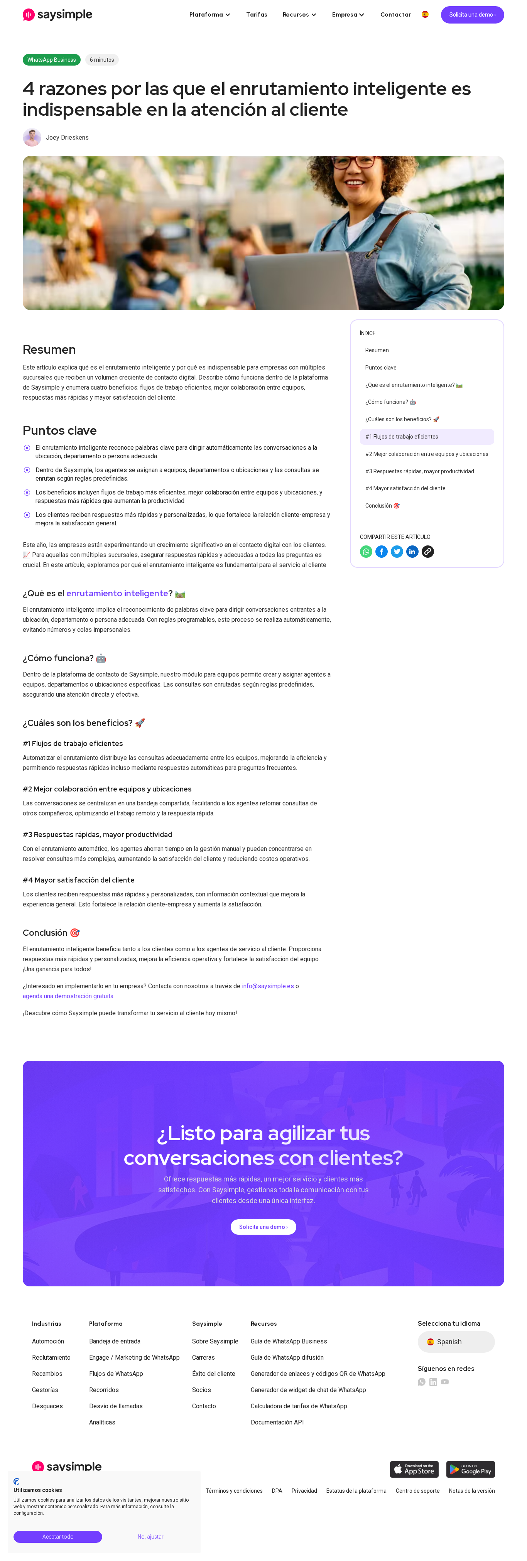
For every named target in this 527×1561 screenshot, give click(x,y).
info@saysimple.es (268, 986)
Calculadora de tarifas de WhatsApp (299, 1406)
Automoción (48, 1341)
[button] (210, 14)
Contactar (395, 14)
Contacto (204, 1406)
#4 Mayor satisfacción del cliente (405, 488)
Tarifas (256, 14)
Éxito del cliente (213, 1373)
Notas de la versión (472, 1491)
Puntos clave (381, 368)
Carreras (203, 1357)
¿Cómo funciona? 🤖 (390, 402)
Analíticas (102, 1422)
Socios (201, 1390)
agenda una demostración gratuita (68, 996)
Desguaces (47, 1406)
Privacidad (304, 1491)
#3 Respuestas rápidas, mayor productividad (419, 471)
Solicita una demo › (472, 15)
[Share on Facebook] (381, 551)
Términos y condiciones (234, 1491)
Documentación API (277, 1422)
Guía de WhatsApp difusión (287, 1357)
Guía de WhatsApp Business (289, 1341)
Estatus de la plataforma (356, 1491)
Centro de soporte (418, 1491)
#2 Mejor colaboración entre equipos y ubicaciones (426, 454)
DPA (277, 1491)
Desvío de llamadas (116, 1406)
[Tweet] (397, 551)
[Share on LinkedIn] (412, 551)
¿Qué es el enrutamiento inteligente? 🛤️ (414, 385)
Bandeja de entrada (114, 1341)
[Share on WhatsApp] (366, 551)
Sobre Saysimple (215, 1341)
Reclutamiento (51, 1357)
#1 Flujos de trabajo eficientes (401, 437)
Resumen (377, 350)
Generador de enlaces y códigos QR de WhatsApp (318, 1373)
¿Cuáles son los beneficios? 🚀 (402, 419)
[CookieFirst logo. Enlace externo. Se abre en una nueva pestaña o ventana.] (16, 1481)
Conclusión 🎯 (382, 506)
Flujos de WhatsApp (116, 1373)
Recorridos (104, 1390)
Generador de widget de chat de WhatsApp (308, 1390)
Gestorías (45, 1390)
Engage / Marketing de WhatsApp (134, 1357)
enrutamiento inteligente (117, 593)
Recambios (47, 1373)
